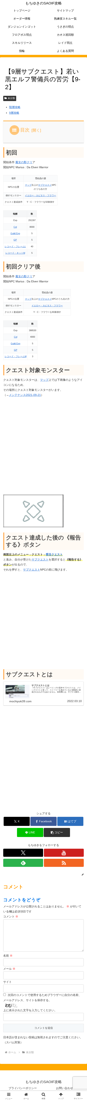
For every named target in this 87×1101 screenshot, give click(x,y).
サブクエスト (45, 185)
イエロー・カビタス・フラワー (40, 195)
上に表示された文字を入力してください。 (30, 1010)
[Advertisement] (43, 446)
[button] (57, 832)
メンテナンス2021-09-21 (25, 395)
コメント (10, 916)
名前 (8, 955)
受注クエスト (54, 554)
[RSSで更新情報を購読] (64, 863)
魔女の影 (21, 162)
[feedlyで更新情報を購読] (23, 863)
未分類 (11, 98)
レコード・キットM (15, 253)
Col (15, 227)
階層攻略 (14, 107)
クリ (29, 162)
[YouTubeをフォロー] (64, 853)
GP (15, 240)
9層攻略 (14, 112)
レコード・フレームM (16, 356)
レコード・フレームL (15, 246)
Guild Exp (15, 233)
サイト (7, 981)
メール (9, 968)
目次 (25, 130)
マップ (28, 185)
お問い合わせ (64, 1088)
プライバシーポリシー (22, 1088)
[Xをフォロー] (23, 853)
